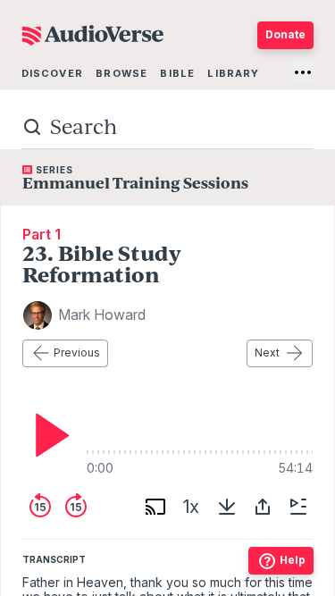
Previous (77, 352)
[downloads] (227, 506)
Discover (52, 73)
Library (233, 73)
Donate (285, 34)
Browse (121, 73)
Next (267, 352)
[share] (262, 506)
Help (293, 560)
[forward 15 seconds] (76, 507)
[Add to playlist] (298, 506)
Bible (177, 73)
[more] (303, 72)
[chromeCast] (155, 506)
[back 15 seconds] (40, 507)
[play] (47, 435)
